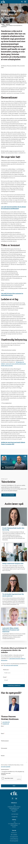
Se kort (14, 811)
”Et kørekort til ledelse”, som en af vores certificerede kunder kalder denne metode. (13, 363)
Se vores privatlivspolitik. (11, 665)
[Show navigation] (25, 1)
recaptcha (3, 774)
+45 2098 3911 (6, 722)
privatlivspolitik (5, 766)
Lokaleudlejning (14, 838)
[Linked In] (16, 798)
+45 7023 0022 (14, 814)
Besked (2, 755)
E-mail (5, 677)
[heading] (14, 517)
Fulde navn (6, 669)
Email (3, 733)
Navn (2, 726)
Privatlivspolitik (14, 840)
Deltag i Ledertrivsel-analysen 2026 (12, 563)
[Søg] (22, 1)
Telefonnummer (5, 740)
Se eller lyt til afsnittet (8, 494)
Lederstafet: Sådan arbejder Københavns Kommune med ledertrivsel (10, 629)
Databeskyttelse (5, 769)
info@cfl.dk (14, 816)
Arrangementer (14, 836)
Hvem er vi (14, 832)
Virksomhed (4, 748)
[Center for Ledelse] (3, 1)
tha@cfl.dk (6, 723)
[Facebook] (12, 798)
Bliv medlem (14, 834)
